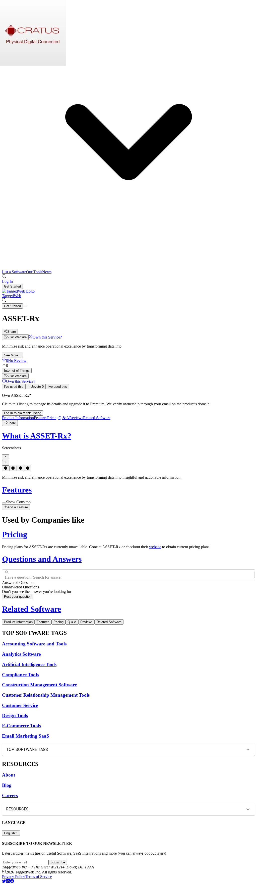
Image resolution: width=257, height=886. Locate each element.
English (9, 833)
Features (40, 418)
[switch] (4, 503)
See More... (12, 355)
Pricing (52, 418)
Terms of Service (38, 876)
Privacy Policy (13, 876)
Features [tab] (43, 622)
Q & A (63, 418)
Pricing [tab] (58, 622)
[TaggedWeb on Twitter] (4, 881)
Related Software (96, 418)
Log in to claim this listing (22, 413)
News (46, 272)
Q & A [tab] (72, 622)
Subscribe (57, 862)
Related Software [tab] (109, 622)
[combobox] (5, 575)
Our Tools (34, 272)
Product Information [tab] (18, 622)
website (155, 547)
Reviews (76, 418)
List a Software (14, 272)
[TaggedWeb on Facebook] (12, 881)
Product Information (18, 418)
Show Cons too (18, 502)
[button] (128, 140)
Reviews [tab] (86, 622)
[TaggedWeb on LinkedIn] (8, 881)
